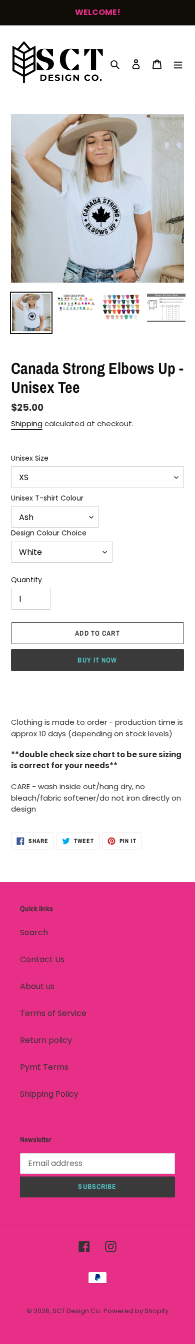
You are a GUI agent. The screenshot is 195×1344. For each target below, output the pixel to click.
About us (37, 986)
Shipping (26, 423)
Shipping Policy (49, 1094)
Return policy (46, 1040)
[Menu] (178, 64)
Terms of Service (53, 1013)
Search (34, 932)
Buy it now (97, 660)
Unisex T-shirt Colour (47, 498)
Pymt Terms (44, 1067)
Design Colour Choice (48, 533)
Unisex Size (29, 458)
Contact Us (42, 959)
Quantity (26, 580)
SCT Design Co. (77, 1311)
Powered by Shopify (136, 1311)
